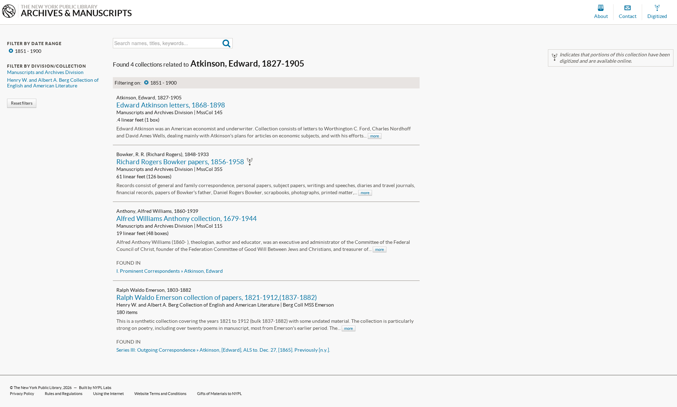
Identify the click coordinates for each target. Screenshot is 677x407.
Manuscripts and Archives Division (45, 72)
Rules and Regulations (64, 393)
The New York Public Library (38, 388)
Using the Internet (108, 393)
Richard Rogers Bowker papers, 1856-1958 (180, 162)
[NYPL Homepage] (9, 11)
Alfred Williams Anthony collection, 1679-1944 (186, 218)
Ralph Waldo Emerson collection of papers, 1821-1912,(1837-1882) (216, 297)
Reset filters (21, 103)
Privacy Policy (22, 393)
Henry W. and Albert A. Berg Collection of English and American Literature (53, 82)
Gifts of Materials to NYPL (219, 393)
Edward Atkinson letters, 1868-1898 (170, 105)
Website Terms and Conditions (160, 393)
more (374, 136)
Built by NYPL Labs (95, 388)
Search (226, 43)
